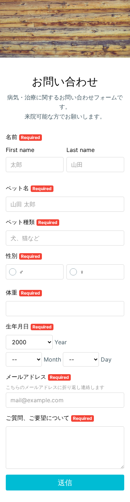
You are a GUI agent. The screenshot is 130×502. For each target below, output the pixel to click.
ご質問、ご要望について (49, 417)
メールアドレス (37, 376)
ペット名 (29, 188)
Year (61, 342)
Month (52, 359)
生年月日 (29, 326)
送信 (65, 482)
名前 (23, 136)
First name (20, 149)
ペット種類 (31, 221)
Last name (80, 149)
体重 (23, 292)
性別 (23, 255)
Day (106, 359)
